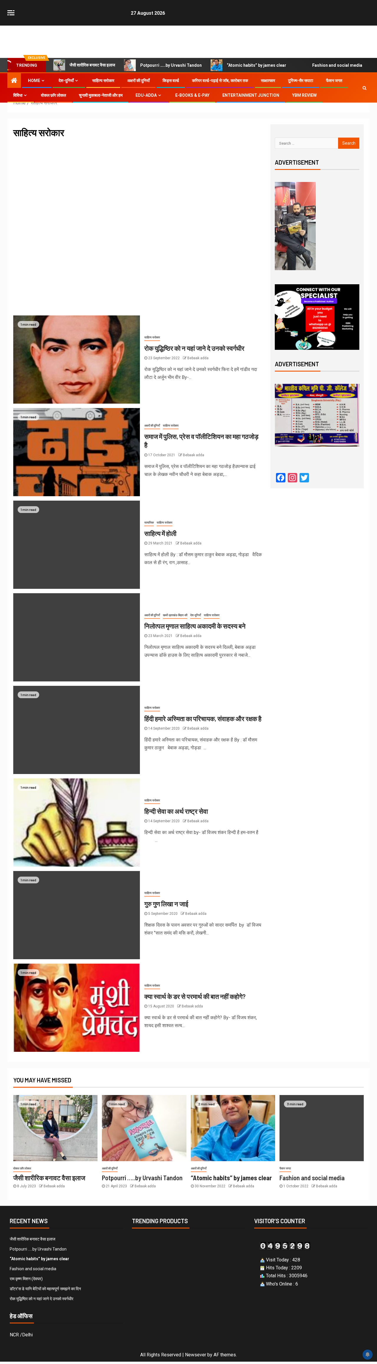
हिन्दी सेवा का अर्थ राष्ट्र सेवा (176, 811)
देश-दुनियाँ (66, 80)
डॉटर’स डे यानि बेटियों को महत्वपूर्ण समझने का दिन (45, 1288)
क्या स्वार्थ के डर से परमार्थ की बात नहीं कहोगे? (195, 996)
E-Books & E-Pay (192, 95)
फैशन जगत (334, 80)
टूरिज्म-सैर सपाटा (300, 80)
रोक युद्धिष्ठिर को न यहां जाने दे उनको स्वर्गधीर (194, 348)
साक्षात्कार (268, 80)
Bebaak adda (198, 358)
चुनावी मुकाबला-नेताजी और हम (101, 95)
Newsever (195, 1355)
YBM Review (304, 95)
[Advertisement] (140, 187)
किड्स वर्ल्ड (171, 80)
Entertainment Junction (250, 95)
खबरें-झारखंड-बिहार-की (175, 615)
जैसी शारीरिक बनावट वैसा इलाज (92, 65)
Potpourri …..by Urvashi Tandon (171, 65)
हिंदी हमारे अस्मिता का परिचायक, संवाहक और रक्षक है (203, 718)
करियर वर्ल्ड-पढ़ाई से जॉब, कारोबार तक (220, 80)
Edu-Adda (146, 95)
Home (34, 80)
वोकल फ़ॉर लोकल (53, 95)
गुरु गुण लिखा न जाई (166, 903)
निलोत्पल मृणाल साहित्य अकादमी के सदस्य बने (195, 626)
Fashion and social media (337, 65)
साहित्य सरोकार (103, 80)
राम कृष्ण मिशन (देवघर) (26, 1278)
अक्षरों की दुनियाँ (138, 80)
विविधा (17, 95)
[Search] (364, 87)
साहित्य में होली (160, 533)
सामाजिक (149, 522)
